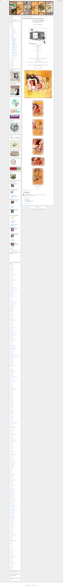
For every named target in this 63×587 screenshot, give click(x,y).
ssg (10, 539)
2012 (11, 61)
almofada (11, 283)
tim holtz (11, 553)
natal (10, 461)
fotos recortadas (12, 389)
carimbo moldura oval (13, 334)
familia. (11, 379)
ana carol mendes (12, 287)
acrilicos (11, 276)
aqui (36, 24)
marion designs (12, 440)
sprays (11, 537)
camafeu (11, 325)
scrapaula (12, 18)
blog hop (11, 314)
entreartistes (11, 372)
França (11, 390)
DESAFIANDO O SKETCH (13, 356)
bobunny (11, 318)
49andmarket (12, 269)
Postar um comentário (26, 203)
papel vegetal (12, 475)
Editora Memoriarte (13, 227)
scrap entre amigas (12, 509)
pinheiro (11, 482)
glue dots (11, 396)
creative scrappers (12, 348)
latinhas (11, 420)
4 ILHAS (11, 267)
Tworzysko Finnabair (14, 183)
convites (11, 341)
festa (10, 383)
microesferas (11, 451)
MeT (10, 450)
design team (11, 359)
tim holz (11, 554)
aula (10, 300)
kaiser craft (11, 410)
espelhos (11, 373)
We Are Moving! (13, 206)
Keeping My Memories (14, 189)
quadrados (11, 491)
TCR (10, 547)
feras (10, 382)
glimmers (11, 393)
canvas (11, 328)
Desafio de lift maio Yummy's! (14, 49)
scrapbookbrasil (12, 516)
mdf (10, 444)
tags (10, 546)
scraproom (11, 529)
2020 (11, 23)
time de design (12, 556)
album (11, 277)
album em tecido (12, 280)
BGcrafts (11, 311)
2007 (11, 67)
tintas (10, 560)
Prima (11, 488)
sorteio (11, 536)
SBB (10, 502)
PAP (10, 472)
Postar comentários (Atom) (39, 209)
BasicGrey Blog (13, 221)
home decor (11, 406)
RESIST (11, 496)
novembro (13, 30)
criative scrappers (12, 349)
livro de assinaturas (12, 427)
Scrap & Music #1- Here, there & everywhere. (14, 55)
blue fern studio (12, 315)
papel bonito (11, 474)
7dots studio (11, 270)
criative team (11, 351)
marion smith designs (13, 441)
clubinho (11, 338)
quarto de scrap (12, 492)
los (10, 431)
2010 (11, 63)
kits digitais (11, 416)
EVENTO (11, 375)
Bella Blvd (11, 310)
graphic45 (11, 399)
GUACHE (11, 400)
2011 (11, 62)
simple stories (12, 532)
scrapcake (11, 519)
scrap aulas (11, 505)
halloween (11, 403)
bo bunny (11, 317)
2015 (11, 25)
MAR (10, 437)
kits (10, 414)
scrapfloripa (11, 523)
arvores (11, 297)
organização (11, 465)
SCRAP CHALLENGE (13, 506)
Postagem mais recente (26, 207)
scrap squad (11, 513)
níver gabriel (11, 464)
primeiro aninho (12, 489)
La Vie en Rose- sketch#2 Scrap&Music (13, 42)
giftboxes (11, 392)
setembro (13, 32)
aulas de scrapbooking (13, 301)
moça (10, 457)
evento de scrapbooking (13, 376)
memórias (11, 447)
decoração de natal (12, 355)
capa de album (12, 331)
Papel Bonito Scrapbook (14, 215)
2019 (11, 24)
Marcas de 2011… (13, 240)
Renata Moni (26, 193)
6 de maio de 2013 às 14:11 (28, 197)
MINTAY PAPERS (12, 454)
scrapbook (11, 515)
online (11, 576)
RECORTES (11, 495)
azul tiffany (11, 304)
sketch (11, 533)
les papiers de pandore (13, 423)
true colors (11, 564)
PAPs (10, 478)
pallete (11, 471)
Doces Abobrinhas (13, 195)
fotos (10, 386)
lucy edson (11, 433)
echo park (11, 369)
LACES (11, 417)
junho (12, 36)
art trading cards (12, 291)
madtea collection (12, 434)
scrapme (11, 526)
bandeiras (11, 307)
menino (11, 448)
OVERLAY (11, 468)
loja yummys (11, 430)
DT (10, 366)
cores (10, 342)
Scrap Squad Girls (13, 242)
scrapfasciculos (12, 522)
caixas (11, 324)
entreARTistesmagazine (14, 250)
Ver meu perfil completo (13, 19)
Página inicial (38, 207)
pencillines (11, 481)
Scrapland (12, 248)
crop (10, 352)
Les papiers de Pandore (14, 224)
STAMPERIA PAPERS (13, 540)
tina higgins (11, 557)
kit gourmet (11, 413)
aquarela (11, 290)
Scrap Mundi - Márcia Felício (15, 233)
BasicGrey (11, 308)
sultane (11, 543)
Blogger (36, 585)
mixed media (11, 455)
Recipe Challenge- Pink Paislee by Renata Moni (14, 53)
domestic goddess (12, 365)
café (10, 321)
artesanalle (11, 294)
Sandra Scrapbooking (14, 209)
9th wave (11, 273)
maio (12, 37)
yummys (11, 567)
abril (12, 57)
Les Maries (12, 239)
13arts (11, 266)
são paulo (11, 499)
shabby (11, 530)
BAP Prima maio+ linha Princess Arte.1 (14, 47)
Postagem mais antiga (49, 207)
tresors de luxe (12, 563)
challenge (11, 335)
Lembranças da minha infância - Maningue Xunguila (16, 244)
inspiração (11, 407)
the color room (12, 550)
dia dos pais (11, 362)
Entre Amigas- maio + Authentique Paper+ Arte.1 (14, 45)
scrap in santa (12, 512)
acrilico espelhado (12, 274)
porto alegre (11, 485)
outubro (13, 31)
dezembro (13, 29)
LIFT (10, 424)
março (13, 58)
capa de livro (11, 332)
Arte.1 (11, 293)
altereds (11, 284)
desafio (11, 358)
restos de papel (12, 498)
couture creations (12, 345)
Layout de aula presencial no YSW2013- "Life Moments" (13, 39)
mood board (11, 458)
